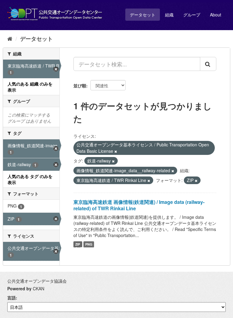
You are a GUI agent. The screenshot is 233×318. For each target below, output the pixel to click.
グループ (191, 15)
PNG (88, 244)
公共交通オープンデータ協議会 (37, 281)
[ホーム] (9, 38)
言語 (11, 298)
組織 (169, 15)
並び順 (79, 85)
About (215, 15)
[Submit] (208, 64)
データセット (142, 15)
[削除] (115, 151)
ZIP (77, 244)
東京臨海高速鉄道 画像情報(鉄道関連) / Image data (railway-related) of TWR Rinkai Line (138, 205)
